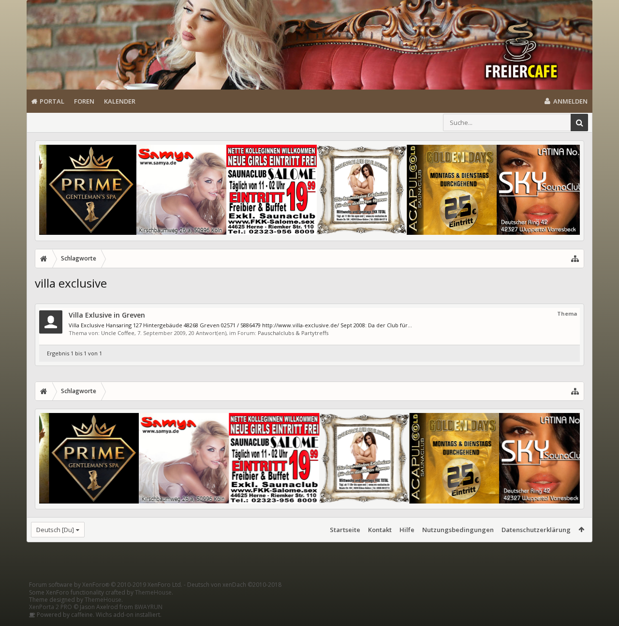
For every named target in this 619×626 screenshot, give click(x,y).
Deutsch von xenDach (234, 584)
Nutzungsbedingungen (458, 529)
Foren (84, 101)
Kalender (119, 101)
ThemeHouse (153, 592)
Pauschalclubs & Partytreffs (293, 332)
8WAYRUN (148, 607)
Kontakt (380, 529)
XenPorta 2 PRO (50, 607)
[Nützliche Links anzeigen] (575, 258)
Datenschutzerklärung (536, 529)
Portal (52, 101)
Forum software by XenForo (105, 584)
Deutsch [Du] (55, 529)
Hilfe (406, 529)
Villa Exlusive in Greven (107, 315)
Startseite (345, 529)
